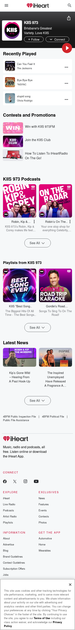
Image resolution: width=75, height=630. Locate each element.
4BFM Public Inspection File (19, 416)
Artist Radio (10, 516)
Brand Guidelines (13, 556)
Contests (44, 516)
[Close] (70, 584)
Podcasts (8, 510)
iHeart (6, 498)
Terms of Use (42, 618)
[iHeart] (38, 6)
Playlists (8, 522)
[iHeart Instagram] (25, 481)
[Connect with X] (14, 481)
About (6, 538)
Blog (5, 550)
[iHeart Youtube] (36, 481)
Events (43, 510)
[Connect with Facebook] (5, 481)
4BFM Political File (53, 416)
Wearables (45, 550)
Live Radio (9, 504)
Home (42, 544)
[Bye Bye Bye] (10, 82)
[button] (67, 48)
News (42, 498)
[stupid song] (10, 98)
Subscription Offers (14, 568)
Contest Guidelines (14, 562)
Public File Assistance (16, 420)
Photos (43, 522)
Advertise (8, 544)
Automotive (45, 538)
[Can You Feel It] (10, 66)
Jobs (6, 575)
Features (44, 504)
